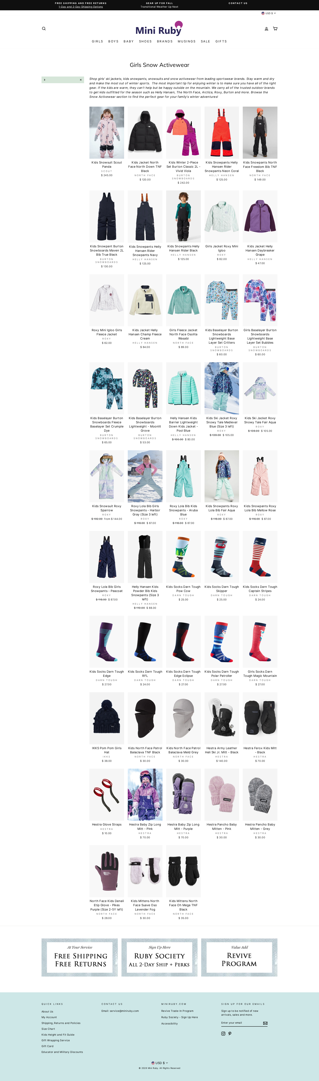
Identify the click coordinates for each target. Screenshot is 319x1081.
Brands (165, 41)
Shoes (145, 41)
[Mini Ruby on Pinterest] (230, 1034)
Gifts (221, 41)
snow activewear (183, 79)
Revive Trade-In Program (177, 1010)
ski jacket (113, 79)
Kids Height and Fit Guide (58, 1034)
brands (239, 79)
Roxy (218, 92)
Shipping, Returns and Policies (61, 1023)
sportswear (224, 79)
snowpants (138, 79)
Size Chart (48, 1028)
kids (126, 79)
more (245, 92)
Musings (187, 41)
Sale (206, 41)
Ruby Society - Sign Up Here (179, 1017)
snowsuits (155, 79)
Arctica (207, 92)
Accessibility (169, 1023)
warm (258, 79)
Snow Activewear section (108, 96)
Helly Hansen (165, 92)
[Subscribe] (265, 1023)
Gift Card (47, 1046)
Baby (129, 41)
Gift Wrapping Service (56, 1040)
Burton (229, 92)
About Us (47, 1011)
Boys (113, 41)
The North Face (188, 92)
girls (101, 79)
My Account (49, 1017)
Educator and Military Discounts (62, 1052)
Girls (97, 41)
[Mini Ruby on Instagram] (223, 1034)
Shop (93, 79)
